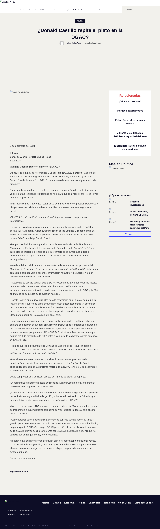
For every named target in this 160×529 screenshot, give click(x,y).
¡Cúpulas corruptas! (130, 101)
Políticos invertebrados (130, 110)
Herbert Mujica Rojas (73, 43)
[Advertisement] (80, 63)
